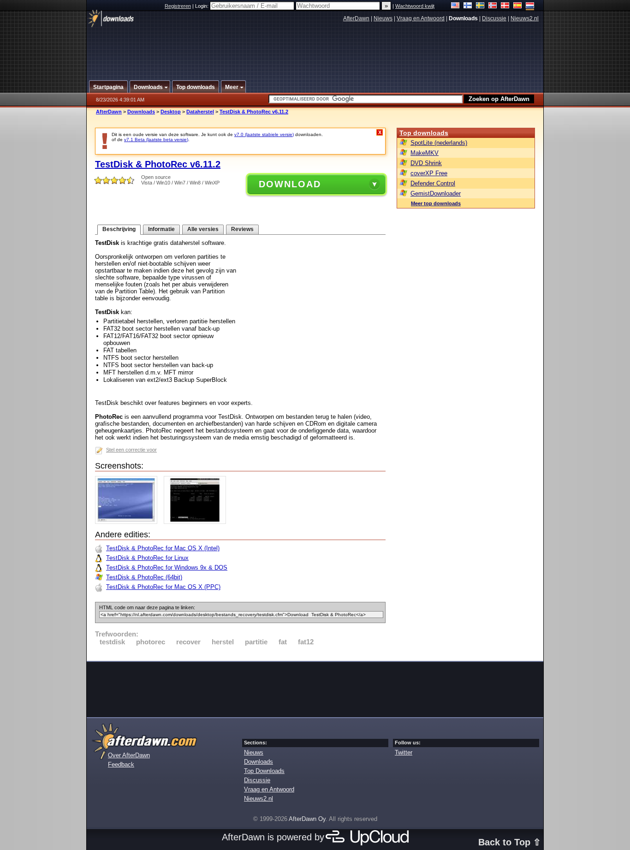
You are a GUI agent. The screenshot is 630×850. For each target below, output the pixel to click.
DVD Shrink (426, 163)
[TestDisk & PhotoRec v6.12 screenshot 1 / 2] (128, 521)
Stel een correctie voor (131, 449)
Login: (202, 6)
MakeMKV (424, 152)
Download (290, 184)
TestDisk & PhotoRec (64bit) (144, 577)
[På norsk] (492, 6)
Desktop (170, 111)
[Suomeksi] (468, 6)
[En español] (517, 6)
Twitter (403, 752)
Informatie (161, 229)
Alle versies (203, 229)
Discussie (494, 18)
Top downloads (423, 133)
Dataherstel (200, 111)
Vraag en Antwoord (421, 18)
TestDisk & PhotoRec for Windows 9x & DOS (166, 567)
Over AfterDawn (129, 755)
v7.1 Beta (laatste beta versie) (156, 139)
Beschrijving (119, 229)
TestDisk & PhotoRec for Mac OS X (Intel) (163, 548)
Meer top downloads (436, 203)
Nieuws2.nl (525, 18)
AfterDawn (356, 18)
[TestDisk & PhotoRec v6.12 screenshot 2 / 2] (197, 521)
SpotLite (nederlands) (438, 142)
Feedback (121, 764)
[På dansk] (505, 6)
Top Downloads (264, 770)
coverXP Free (428, 173)
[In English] (455, 6)
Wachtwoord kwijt (414, 6)
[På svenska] (480, 6)
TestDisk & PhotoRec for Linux (147, 557)
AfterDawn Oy (307, 818)
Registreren (178, 6)
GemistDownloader (435, 193)
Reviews (242, 229)
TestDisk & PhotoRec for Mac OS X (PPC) (163, 586)
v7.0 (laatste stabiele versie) (264, 134)
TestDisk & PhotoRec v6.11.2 (254, 111)
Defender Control (432, 183)
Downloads (141, 111)
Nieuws (383, 18)
